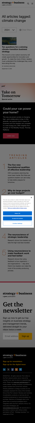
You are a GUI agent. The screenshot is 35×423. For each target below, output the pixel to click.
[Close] (31, 197)
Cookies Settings (17, 223)
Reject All (17, 213)
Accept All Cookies (17, 218)
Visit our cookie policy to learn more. (17, 208)
